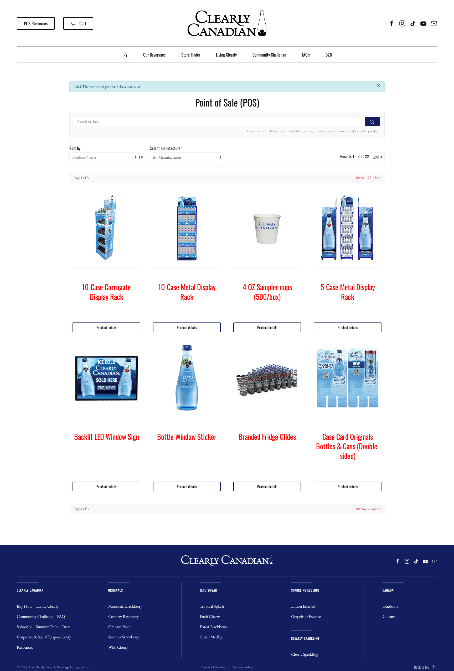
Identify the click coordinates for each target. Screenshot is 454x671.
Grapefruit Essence (306, 616)
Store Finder (190, 55)
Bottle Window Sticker (186, 436)
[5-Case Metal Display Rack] (347, 228)
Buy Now (24, 606)
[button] (433, 667)
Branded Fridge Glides (267, 436)
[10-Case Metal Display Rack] (187, 228)
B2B (329, 55)
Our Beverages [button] (154, 55)
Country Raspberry (123, 616)
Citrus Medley (211, 637)
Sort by (74, 148)
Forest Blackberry (213, 626)
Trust (65, 626)
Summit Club (47, 626)
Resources (25, 647)
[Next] (373, 177)
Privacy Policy (243, 667)
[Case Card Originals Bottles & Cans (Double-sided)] (347, 378)
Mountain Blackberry (125, 606)
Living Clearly (226, 55)
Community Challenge (269, 55)
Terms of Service (213, 667)
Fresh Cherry (210, 616)
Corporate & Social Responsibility (44, 637)
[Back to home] (227, 23)
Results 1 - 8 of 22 (354, 156)
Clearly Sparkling (305, 638)
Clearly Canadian (30, 590)
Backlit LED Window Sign (106, 436)
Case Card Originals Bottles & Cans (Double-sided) (347, 446)
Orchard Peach (120, 626)
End (377, 177)
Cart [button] (82, 23)
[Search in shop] (372, 121)
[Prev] (364, 177)
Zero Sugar (208, 590)
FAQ (61, 616)
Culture (389, 616)
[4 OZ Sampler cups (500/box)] (267, 228)
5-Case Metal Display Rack (348, 291)
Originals (115, 590)
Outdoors (390, 606)
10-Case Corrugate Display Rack (106, 291)
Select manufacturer (166, 148)
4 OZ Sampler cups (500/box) (267, 291)
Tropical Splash (212, 606)
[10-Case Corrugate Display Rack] (106, 228)
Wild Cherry (118, 647)
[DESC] (141, 157)
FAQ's (306, 55)
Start (359, 177)
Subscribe (24, 626)
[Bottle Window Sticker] (187, 378)
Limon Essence (303, 606)
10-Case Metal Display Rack (187, 291)
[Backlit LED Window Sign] (106, 378)
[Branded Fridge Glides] (267, 378)
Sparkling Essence (305, 590)
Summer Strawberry (123, 637)
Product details (106, 327)
